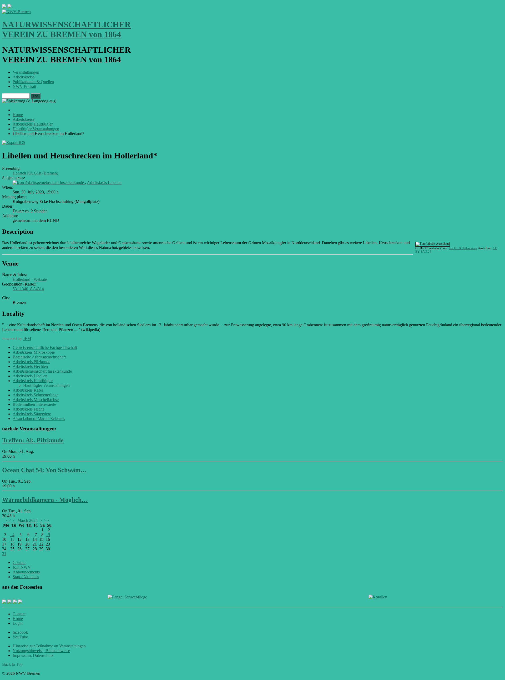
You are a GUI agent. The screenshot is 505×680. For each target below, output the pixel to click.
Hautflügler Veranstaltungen (46, 385)
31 (4, 553)
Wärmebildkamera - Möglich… (45, 499)
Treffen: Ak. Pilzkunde (33, 440)
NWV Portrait (24, 86)
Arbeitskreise (23, 77)
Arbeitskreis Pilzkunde (31, 361)
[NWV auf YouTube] (20, 602)
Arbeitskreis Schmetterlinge (35, 395)
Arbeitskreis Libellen (104, 182)
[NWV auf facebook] (4, 602)
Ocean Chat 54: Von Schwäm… (44, 470)
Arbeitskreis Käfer (28, 390)
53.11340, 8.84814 (28, 289)
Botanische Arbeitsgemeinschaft (39, 357)
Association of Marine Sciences (39, 418)
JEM (27, 338)
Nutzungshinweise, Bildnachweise (41, 650)
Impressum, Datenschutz (33, 655)
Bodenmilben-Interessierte (34, 404)
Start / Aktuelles (26, 576)
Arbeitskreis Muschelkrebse (36, 399)
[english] (4, 7)
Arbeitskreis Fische (28, 409)
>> (46, 520)
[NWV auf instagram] (10, 602)
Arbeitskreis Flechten (30, 366)
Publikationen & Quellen (33, 81)
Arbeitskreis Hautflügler (33, 380)
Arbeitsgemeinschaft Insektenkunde (55, 182)
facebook (20, 632)
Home (18, 618)
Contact (19, 562)
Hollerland (21, 279)
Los (35, 96)
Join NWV (22, 567)
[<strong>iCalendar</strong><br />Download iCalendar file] (13, 142)
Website (40, 279)
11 (12, 539)
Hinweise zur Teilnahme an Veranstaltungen (49, 646)
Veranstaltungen (26, 72)
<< (8, 520)
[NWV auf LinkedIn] (15, 602)
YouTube (20, 637)
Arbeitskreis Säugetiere (32, 414)
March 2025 (27, 520)
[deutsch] (9, 7)
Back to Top (12, 664)
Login (18, 623)
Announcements (26, 572)
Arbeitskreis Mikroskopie (34, 352)
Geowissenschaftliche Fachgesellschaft (45, 347)
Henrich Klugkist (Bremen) (35, 173)
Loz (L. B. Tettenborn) (463, 248)
